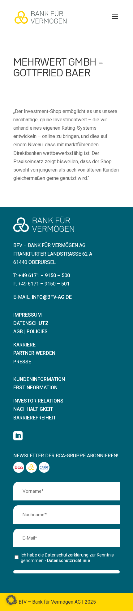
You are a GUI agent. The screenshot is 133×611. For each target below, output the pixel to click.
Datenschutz (31, 323)
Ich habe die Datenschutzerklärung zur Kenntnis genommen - (67, 557)
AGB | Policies (30, 331)
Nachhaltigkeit (33, 409)
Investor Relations (38, 401)
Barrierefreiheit (34, 418)
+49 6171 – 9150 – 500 (44, 275)
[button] (115, 20)
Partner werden (34, 353)
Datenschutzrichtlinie (68, 560)
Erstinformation (35, 387)
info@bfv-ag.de (52, 297)
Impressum (27, 315)
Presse (22, 362)
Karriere (24, 345)
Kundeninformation (39, 379)
